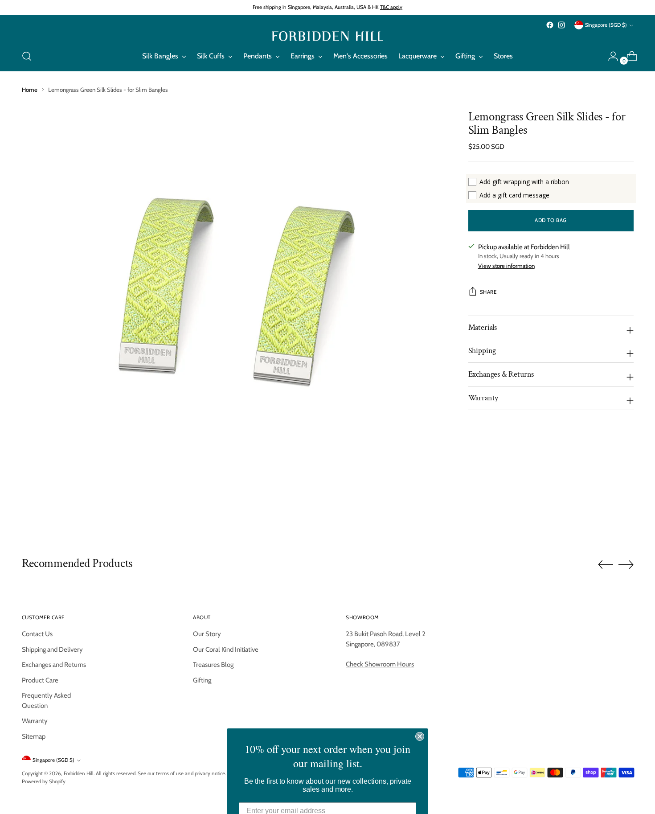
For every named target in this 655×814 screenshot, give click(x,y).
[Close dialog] (419, 691)
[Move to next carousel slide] (626, 564)
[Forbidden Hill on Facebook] (550, 25)
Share (488, 292)
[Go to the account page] (609, 56)
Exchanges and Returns (54, 665)
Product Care (40, 680)
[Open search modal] (27, 56)
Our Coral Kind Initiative (225, 649)
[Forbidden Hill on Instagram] (561, 25)
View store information (506, 265)
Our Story (207, 634)
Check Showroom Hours (380, 664)
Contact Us (37, 634)
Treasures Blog (213, 665)
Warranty (35, 721)
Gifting (202, 680)
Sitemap (33, 736)
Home (29, 89)
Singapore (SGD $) (606, 25)
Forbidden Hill (79, 773)
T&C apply (391, 7)
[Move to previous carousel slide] (605, 564)
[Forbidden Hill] (327, 36)
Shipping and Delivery (52, 649)
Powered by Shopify (44, 781)
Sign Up (327, 792)
